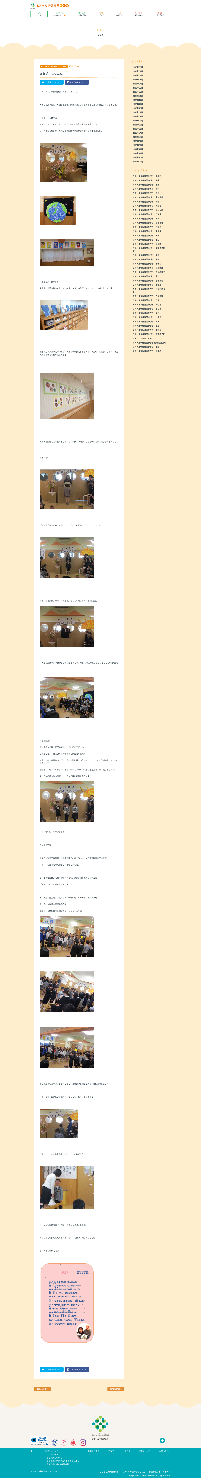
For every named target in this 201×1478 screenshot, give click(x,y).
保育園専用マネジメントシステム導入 (63, 1461)
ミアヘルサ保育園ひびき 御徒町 (147, 263)
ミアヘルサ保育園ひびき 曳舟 (146, 218)
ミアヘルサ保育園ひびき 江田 (146, 300)
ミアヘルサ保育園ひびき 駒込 (146, 188)
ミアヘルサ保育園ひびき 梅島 (146, 180)
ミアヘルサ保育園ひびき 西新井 (147, 227)
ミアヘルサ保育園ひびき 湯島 (146, 201)
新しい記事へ (42, 1389)
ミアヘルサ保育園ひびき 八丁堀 (147, 214)
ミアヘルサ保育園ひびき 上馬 (146, 184)
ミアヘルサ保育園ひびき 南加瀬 (147, 329)
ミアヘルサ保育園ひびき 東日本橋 (148, 197)
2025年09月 (138, 112)
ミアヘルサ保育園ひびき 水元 (146, 276)
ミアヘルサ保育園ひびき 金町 (146, 255)
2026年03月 (138, 87)
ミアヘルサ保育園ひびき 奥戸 (146, 313)
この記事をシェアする (53, 82)
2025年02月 (138, 141)
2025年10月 (138, 108)
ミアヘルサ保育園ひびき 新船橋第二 (149, 272)
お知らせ (119, 13)
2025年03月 (138, 136)
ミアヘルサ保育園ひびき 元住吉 (147, 304)
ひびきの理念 (52, 1454)
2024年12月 (138, 149)
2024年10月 (138, 157)
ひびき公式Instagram (109, 1471)
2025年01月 (138, 145)
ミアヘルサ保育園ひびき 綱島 (146, 346)
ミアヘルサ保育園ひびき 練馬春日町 (149, 334)
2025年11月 (138, 104)
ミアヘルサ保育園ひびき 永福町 (147, 176)
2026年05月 (138, 79)
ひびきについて (59, 14)
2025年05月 (138, 128)
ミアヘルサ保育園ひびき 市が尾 (147, 284)
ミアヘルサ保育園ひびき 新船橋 (147, 244)
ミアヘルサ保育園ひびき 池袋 (146, 239)
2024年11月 (138, 153)
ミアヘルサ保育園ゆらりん (133, 1471)
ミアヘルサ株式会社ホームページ (44, 1471)
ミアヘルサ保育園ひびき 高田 (146, 321)
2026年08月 (138, 67)
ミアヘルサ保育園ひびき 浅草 (146, 325)
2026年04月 (138, 83)
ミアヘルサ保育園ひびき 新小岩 (147, 351)
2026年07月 (138, 71)
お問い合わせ (160, 13)
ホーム (39, 13)
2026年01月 (138, 95)
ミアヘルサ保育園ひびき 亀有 (146, 259)
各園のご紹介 (82, 13)
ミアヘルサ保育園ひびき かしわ (147, 308)
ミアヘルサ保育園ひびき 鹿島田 (147, 205)
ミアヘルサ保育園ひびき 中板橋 (147, 231)
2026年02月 (138, 91)
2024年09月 (138, 161)
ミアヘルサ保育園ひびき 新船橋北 (148, 267)
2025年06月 (138, 124)
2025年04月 (138, 132)
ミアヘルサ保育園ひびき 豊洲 (146, 193)
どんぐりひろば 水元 (142, 338)
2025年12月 (138, 100)
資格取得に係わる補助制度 (58, 1464)
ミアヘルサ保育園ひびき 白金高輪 (148, 296)
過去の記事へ (116, 1389)
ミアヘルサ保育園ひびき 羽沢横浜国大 (149, 342)
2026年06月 (138, 75)
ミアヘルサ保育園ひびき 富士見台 (148, 280)
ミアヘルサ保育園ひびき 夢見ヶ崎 (148, 210)
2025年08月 (138, 116)
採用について (139, 13)
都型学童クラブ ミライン (160, 1471)
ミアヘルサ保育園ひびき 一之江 (147, 317)
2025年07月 (138, 120)
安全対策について (54, 1457)
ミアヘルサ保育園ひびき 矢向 (146, 235)
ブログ (101, 13)
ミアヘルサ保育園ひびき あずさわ (148, 222)
